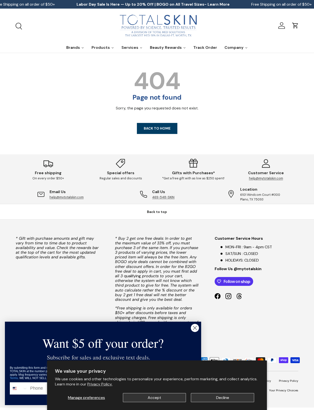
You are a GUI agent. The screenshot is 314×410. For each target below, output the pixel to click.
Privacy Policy (288, 381)
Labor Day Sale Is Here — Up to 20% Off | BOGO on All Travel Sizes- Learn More (153, 4)
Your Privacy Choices (283, 390)
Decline (222, 397)
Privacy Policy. (99, 384)
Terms (14, 378)
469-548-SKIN (163, 197)
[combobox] (19, 388)
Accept (154, 397)
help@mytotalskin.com (266, 178)
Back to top (157, 212)
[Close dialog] (195, 328)
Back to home (157, 128)
